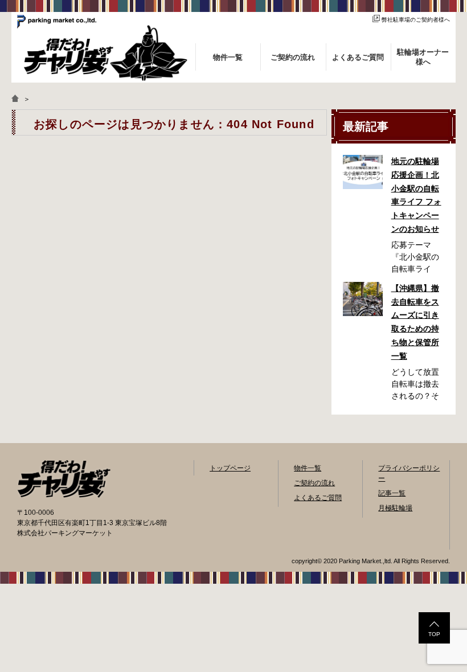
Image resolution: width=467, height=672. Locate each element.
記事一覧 (391, 493)
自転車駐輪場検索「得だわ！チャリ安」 (63, 479)
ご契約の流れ (314, 483)
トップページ (230, 468)
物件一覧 (307, 468)
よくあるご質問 (318, 498)
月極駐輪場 (395, 508)
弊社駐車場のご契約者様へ (416, 20)
